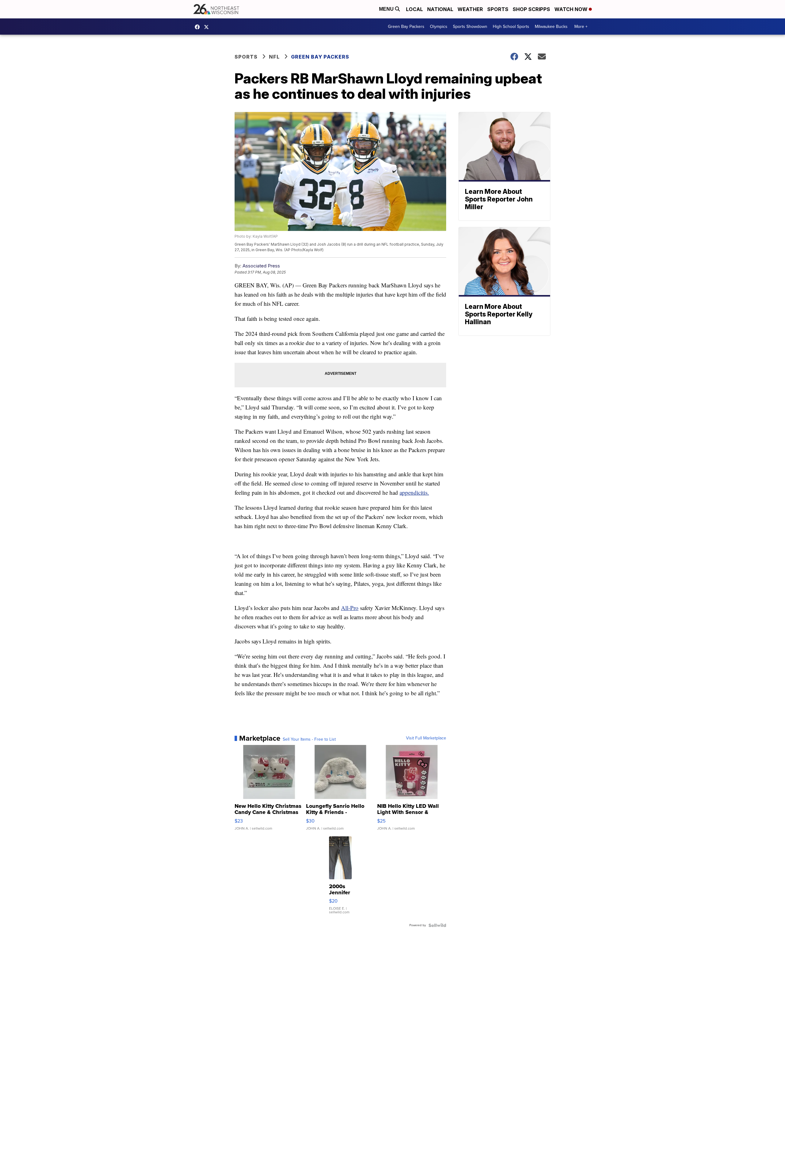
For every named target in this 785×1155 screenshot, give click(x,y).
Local (414, 9)
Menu (387, 9)
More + (581, 26)
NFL (274, 57)
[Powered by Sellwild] (437, 925)
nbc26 (208, 27)
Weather (470, 9)
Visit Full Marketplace (426, 738)
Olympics (438, 26)
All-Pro (349, 608)
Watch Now (571, 9)
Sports (497, 9)
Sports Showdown (470, 26)
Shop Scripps (531, 9)
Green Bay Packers (406, 26)
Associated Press (261, 266)
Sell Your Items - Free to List (309, 739)
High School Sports (511, 26)
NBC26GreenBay (199, 27)
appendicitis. (414, 492)
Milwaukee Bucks (551, 26)
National (440, 9)
